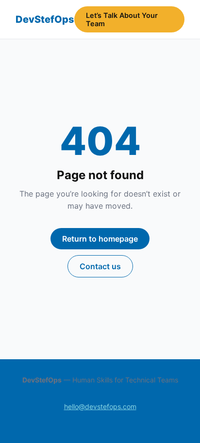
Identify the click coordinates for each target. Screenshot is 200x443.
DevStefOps (45, 19)
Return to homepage (100, 239)
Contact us (100, 266)
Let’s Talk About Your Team (122, 19)
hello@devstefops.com (100, 406)
